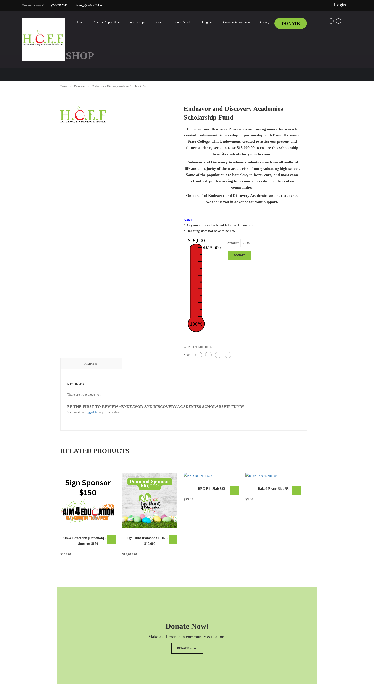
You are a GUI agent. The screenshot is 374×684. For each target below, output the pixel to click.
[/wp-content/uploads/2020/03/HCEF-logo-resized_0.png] (83, 113)
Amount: (233, 242)
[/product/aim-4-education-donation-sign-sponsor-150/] (88, 500)
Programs (208, 22)
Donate (158, 22)
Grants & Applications (106, 22)
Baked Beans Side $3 (273, 488)
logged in (91, 412)
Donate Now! (187, 648)
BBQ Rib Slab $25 (211, 488)
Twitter (338, 21)
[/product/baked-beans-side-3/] (273, 476)
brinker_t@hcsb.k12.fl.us (88, 5)
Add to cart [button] (111, 539)
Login (340, 5)
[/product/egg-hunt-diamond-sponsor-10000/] (149, 500)
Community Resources (237, 22)
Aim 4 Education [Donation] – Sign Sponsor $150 (88, 540)
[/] (43, 43)
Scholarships (137, 22)
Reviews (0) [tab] (91, 363)
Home (79, 22)
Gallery (264, 22)
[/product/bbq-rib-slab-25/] (211, 476)
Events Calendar (182, 22)
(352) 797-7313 (59, 5)
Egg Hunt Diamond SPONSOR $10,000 (150, 540)
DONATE (291, 23)
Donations (79, 86)
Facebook (331, 21)
